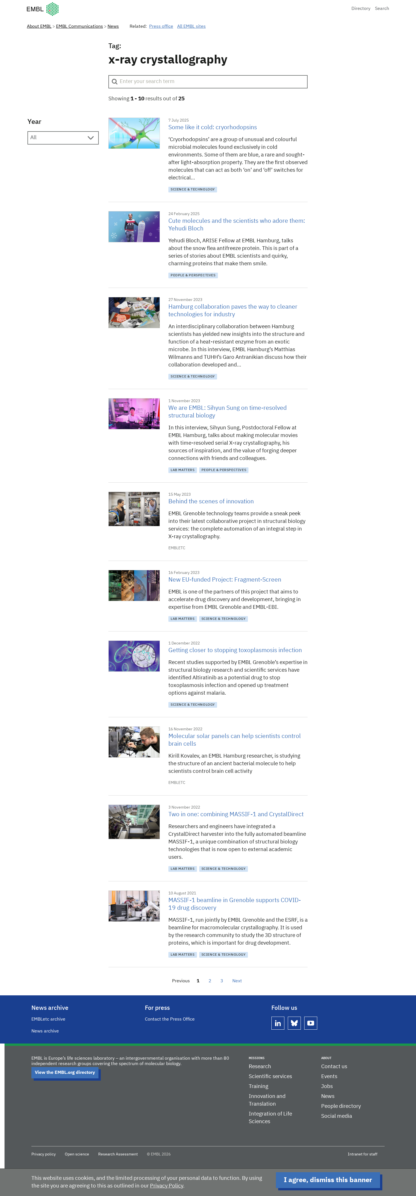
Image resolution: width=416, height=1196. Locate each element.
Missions (257, 1058)
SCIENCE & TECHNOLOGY (193, 189)
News (113, 26)
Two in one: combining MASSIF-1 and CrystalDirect (236, 815)
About (326, 1058)
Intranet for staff (363, 1154)
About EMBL (39, 26)
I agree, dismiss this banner (328, 1180)
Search (382, 9)
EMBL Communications (79, 26)
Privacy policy (43, 1154)
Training (258, 1086)
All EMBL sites (191, 26)
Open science (77, 1154)
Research (260, 1066)
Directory (360, 9)
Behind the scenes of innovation (211, 502)
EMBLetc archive (48, 1019)
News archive (45, 1031)
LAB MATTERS (183, 470)
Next (237, 981)
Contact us (334, 1066)
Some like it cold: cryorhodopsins (212, 128)
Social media (336, 1116)
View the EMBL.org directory (65, 1072)
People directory (341, 1106)
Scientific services (270, 1076)
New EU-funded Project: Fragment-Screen (224, 580)
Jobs (327, 1086)
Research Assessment (118, 1154)
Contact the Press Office (170, 1019)
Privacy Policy (166, 1186)
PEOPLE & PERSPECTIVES (193, 275)
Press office (161, 26)
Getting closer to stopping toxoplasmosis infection (235, 651)
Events (329, 1076)
